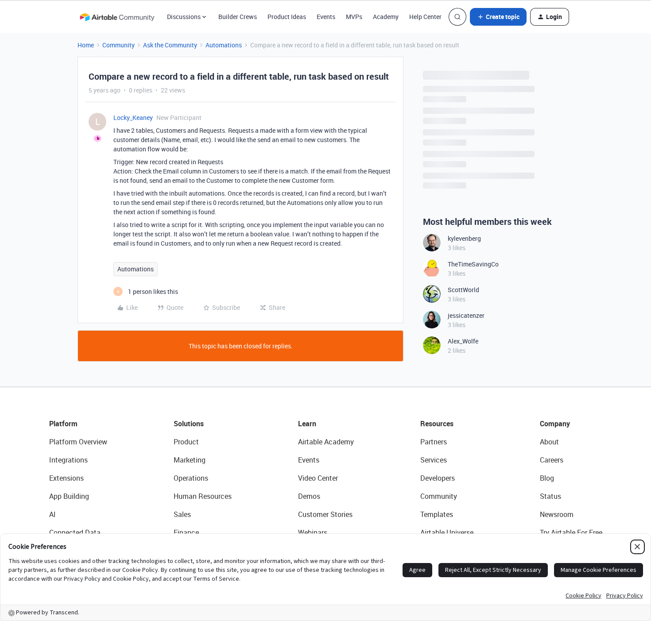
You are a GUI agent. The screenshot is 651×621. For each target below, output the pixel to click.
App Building (69, 496)
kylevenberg (464, 238)
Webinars (312, 532)
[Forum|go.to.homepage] (117, 17)
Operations (191, 478)
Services (433, 460)
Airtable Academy (326, 442)
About (549, 442)
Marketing (189, 460)
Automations (223, 45)
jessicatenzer (466, 315)
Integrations (68, 460)
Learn (307, 423)
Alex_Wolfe (463, 341)
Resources (436, 423)
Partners (433, 442)
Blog (547, 478)
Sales (182, 514)
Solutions (189, 423)
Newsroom (557, 514)
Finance (186, 532)
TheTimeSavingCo (473, 264)
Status (550, 496)
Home (86, 45)
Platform (63, 423)
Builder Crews (237, 16)
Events (326, 16)
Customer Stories (325, 514)
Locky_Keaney (133, 117)
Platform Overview (78, 442)
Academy (386, 16)
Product (186, 442)
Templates (436, 514)
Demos (309, 496)
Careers (551, 460)
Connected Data (75, 532)
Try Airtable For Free (571, 532)
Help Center (425, 16)
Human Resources (203, 496)
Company (555, 423)
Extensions (66, 478)
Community (118, 45)
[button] (498, 17)
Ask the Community (170, 45)
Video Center (318, 478)
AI (52, 514)
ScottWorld (463, 289)
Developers (437, 478)
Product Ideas (286, 16)
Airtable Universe (446, 532)
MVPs (354, 16)
